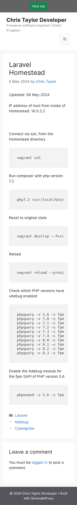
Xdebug (21, 422)
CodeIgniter (25, 428)
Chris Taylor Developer (36, 20)
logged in (39, 462)
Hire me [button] (38, 6)
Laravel (21, 415)
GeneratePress (42, 498)
